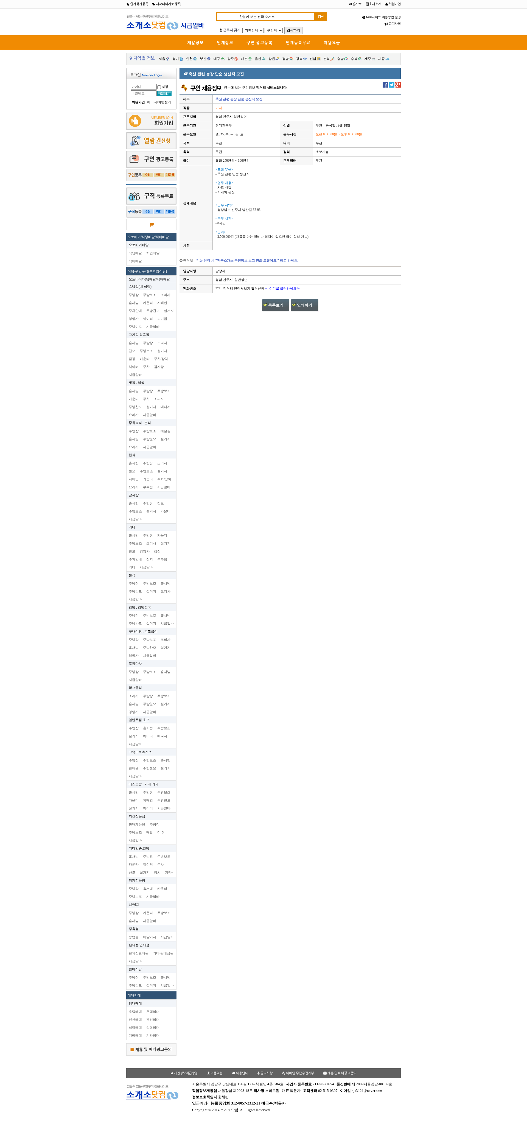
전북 (326, 59)
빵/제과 (134, 905)
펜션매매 (135, 1020)
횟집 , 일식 (136, 383)
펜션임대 (152, 1020)
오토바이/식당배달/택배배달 (148, 237)
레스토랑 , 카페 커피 (143, 784)
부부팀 (148, 487)
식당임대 (152, 1028)
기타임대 (152, 1036)
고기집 (162, 319)
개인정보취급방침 (185, 1073)
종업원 (134, 937)
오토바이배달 (138, 245)
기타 (132, 527)
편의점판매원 (138, 953)
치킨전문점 (137, 816)
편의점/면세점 (139, 945)
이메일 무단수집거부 (299, 1073)
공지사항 (394, 24)
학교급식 (135, 688)
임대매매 (135, 1003)
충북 (354, 59)
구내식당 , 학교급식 (143, 631)
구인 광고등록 (259, 43)
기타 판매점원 (163, 953)
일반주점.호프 (139, 720)
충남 (340, 59)
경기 (175, 59)
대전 (244, 59)
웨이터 (148, 319)
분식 (132, 575)
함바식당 (135, 969)
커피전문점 (137, 880)
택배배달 (135, 261)
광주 (230, 59)
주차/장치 (161, 359)
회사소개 (374, 4)
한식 (132, 455)
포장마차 (135, 664)
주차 (146, 367)
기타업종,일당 (139, 848)
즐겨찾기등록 (138, 4)
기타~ (169, 872)
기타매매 (135, 1036)
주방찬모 (152, 311)
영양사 (134, 319)
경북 (299, 59)
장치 (149, 559)
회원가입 (394, 4)
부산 (203, 59)
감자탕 (159, 367)
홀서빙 (134, 303)
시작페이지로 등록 (168, 4)
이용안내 (241, 1073)
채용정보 (195, 43)
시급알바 (152, 327)
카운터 (148, 303)
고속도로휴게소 (140, 752)
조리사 (165, 295)
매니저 (165, 407)
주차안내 (135, 311)
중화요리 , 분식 (140, 423)
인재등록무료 (298, 43)
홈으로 (357, 4)
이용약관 (216, 1073)
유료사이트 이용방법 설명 (383, 17)
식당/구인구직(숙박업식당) (147, 271)
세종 (381, 59)
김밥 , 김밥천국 (140, 607)
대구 (217, 59)
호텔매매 (135, 1012)
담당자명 (189, 271)
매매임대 (134, 995)
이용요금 (332, 43)
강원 (271, 59)
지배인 (162, 303)
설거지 (169, 311)
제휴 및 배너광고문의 (153, 1049)
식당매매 (135, 1028)
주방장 (134, 295)
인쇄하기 (304, 305)
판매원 (134, 768)
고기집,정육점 (139, 335)
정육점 (134, 929)
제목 (186, 99)
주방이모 (135, 327)
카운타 (145, 359)
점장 (132, 359)
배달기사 (149, 937)
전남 (313, 59)
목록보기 (276, 305)
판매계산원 (137, 824)
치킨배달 (152, 253)
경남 (285, 59)
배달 (149, 832)
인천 (189, 59)
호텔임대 (152, 1012)
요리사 (134, 415)
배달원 (165, 431)
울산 (258, 59)
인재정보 (225, 43)
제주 (368, 59)
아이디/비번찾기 (159, 102)
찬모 (132, 351)
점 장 (161, 832)
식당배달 (135, 253)
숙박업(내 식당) (140, 287)
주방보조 (149, 295)
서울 (162, 59)
